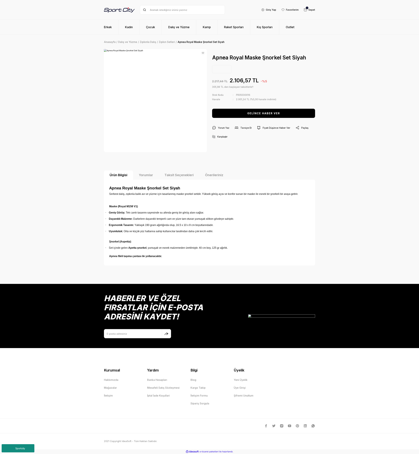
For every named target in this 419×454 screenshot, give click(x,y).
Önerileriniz (214, 175)
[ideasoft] (192, 451)
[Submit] (166, 333)
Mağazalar (110, 387)
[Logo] (119, 9)
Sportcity (20, 448)
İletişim (108, 395)
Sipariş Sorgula (200, 403)
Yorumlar (146, 175)
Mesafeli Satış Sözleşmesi (163, 387)
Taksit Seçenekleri (179, 175)
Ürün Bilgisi (118, 175)
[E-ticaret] (209, 451)
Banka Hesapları (157, 379)
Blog (193, 379)
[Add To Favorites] (203, 53)
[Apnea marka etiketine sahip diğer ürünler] (222, 69)
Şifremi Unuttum (243, 395)
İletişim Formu (199, 395)
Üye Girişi (240, 387)
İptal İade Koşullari (158, 395)
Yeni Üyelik (240, 379)
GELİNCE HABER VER (263, 113)
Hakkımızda (111, 379)
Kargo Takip (198, 387)
